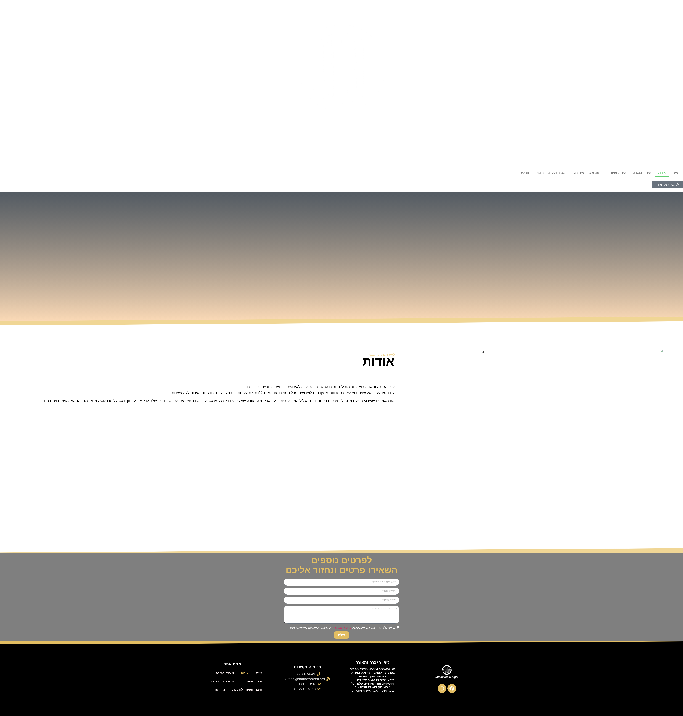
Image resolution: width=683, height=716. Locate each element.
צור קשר (524, 172)
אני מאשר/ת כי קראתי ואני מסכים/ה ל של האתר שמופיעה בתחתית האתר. (342, 627)
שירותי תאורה (617, 172)
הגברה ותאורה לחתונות (551, 172)
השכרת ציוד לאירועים (587, 172)
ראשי (676, 172)
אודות (662, 172)
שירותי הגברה (642, 172)
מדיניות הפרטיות (341, 627)
